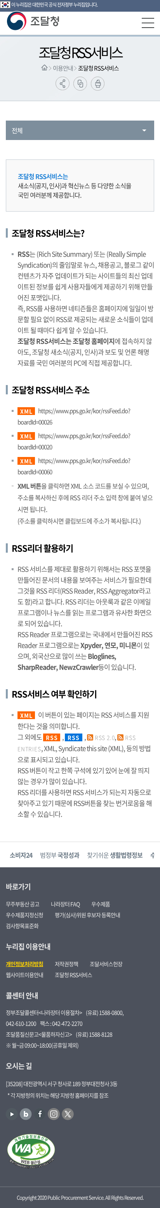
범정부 (59, 855)
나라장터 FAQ (65, 904)
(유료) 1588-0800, (104, 1012)
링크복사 (80, 84)
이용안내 (63, 68)
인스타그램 (54, 1114)
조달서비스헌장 (106, 964)
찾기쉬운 (115, 855)
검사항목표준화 (22, 926)
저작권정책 (66, 964)
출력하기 (97, 84)
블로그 (26, 1114)
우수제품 (100, 904)
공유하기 (63, 83)
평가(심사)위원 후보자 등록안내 (87, 915)
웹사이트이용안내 (24, 975)
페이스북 (40, 1114)
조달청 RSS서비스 (98, 68)
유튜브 (12, 1114)
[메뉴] (148, 23)
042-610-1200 (21, 1023)
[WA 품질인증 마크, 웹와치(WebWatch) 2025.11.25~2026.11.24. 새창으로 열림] (31, 1152)
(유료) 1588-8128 (94, 1034)
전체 (17, 130)
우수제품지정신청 (24, 915)
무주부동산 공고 (22, 904)
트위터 (68, 1114)
